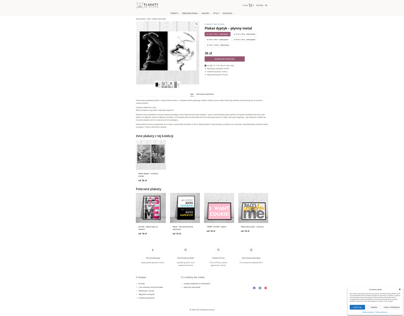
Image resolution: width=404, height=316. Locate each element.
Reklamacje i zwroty (146, 291)
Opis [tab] (192, 94)
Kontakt (142, 283)
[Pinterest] (265, 287)
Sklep (149, 19)
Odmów (374, 307)
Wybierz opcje (212, 238)
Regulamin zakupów (147, 294)
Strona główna (141, 19)
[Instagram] (259, 287)
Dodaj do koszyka (225, 58)
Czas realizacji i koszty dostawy (151, 287)
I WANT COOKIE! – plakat (216, 227)
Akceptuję (357, 307)
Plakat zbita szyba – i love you (252, 227)
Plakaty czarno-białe (159, 19)
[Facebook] (254, 287)
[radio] (218, 34)
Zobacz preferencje (392, 307)
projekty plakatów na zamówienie (197, 283)
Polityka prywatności (368, 312)
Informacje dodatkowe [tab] (205, 94)
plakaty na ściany (215, 24)
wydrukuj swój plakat (192, 287)
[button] (400, 289)
